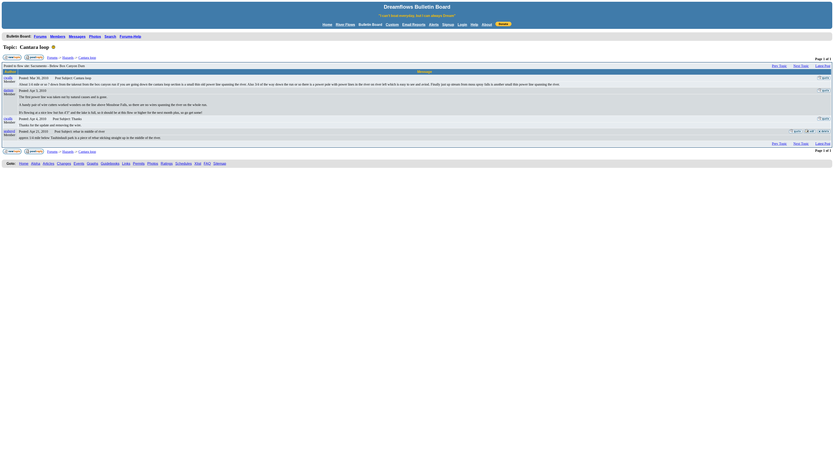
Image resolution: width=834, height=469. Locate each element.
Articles (48, 163)
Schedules (183, 163)
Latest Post (822, 66)
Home (327, 24)
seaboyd (9, 131)
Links (126, 163)
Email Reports (413, 24)
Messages (77, 36)
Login (462, 24)
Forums (40, 36)
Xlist (197, 163)
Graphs (92, 163)
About (487, 24)
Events (79, 163)
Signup (448, 24)
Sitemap (219, 163)
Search (110, 36)
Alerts (434, 24)
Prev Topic (779, 66)
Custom (392, 24)
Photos (95, 36)
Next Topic (801, 66)
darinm (8, 90)
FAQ (207, 163)
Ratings (167, 163)
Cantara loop (87, 57)
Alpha (35, 163)
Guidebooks (110, 163)
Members (57, 36)
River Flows (345, 24)
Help (474, 24)
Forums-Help (130, 36)
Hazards (68, 57)
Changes (64, 163)
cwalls (8, 77)
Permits (139, 163)
